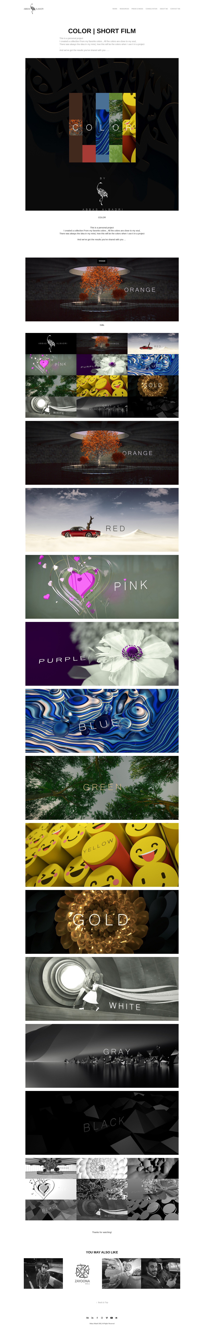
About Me (164, 9)
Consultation (151, 9)
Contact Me (175, 9)
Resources (124, 9)
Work (115, 9)
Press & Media (137, 9)
